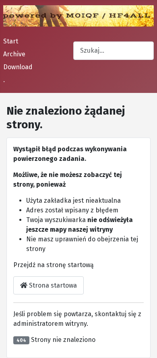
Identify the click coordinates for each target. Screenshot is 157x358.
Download (18, 67)
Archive (14, 54)
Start (10, 41)
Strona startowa (52, 285)
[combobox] (113, 50)
